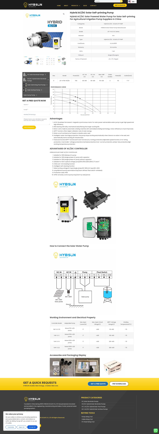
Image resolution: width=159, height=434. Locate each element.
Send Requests (29, 127)
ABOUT (66, 5)
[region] (21, 421)
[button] (63, 13)
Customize (11, 427)
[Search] (121, 1)
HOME (59, 5)
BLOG (85, 5)
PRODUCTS (74, 5)
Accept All (32, 427)
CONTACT (93, 5)
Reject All (21, 427)
